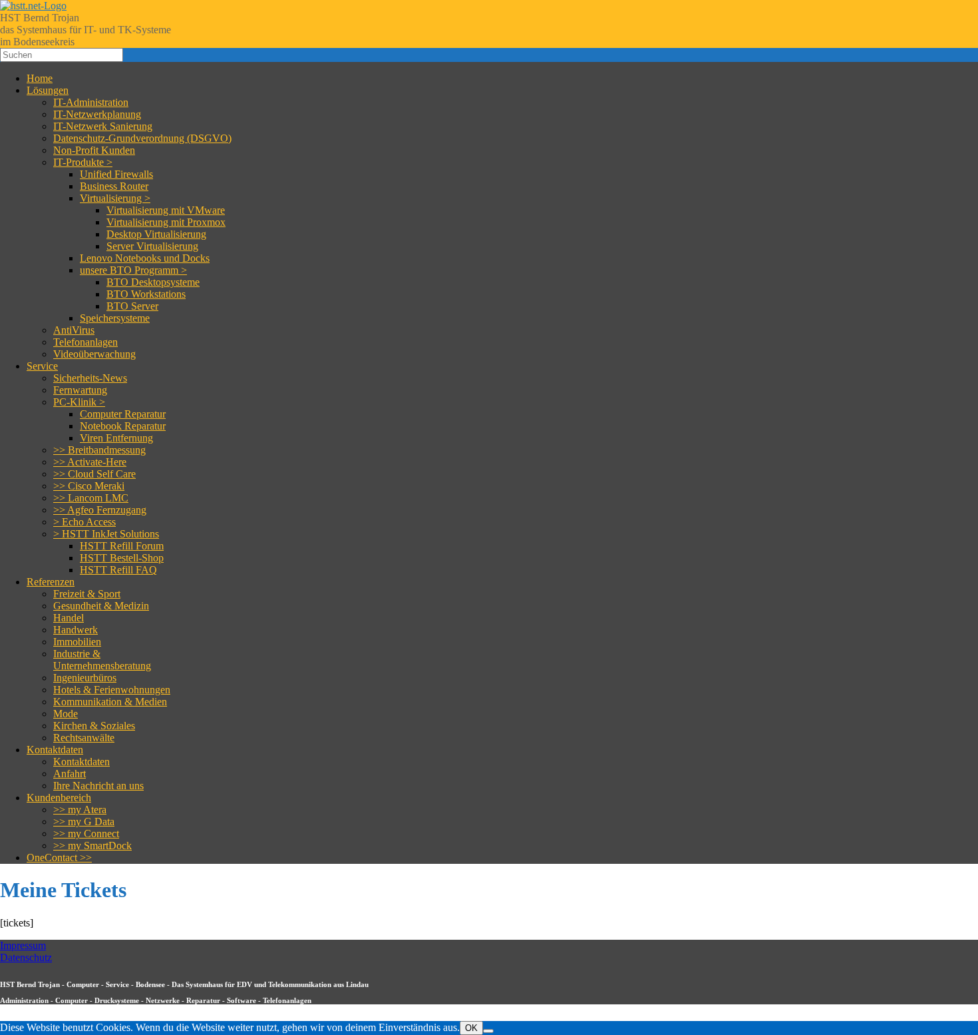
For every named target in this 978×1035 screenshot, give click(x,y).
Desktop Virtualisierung (156, 234)
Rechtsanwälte (83, 737)
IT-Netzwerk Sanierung (102, 126)
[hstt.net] (33, 5)
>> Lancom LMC (90, 498)
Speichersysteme (115, 318)
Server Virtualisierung (152, 246)
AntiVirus (73, 330)
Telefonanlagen (85, 342)
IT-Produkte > (82, 162)
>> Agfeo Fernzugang (99, 510)
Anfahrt (69, 773)
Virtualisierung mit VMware (165, 210)
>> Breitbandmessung (99, 450)
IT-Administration (90, 102)
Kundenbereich (59, 797)
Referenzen (51, 581)
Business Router (114, 186)
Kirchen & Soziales (94, 725)
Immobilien (77, 641)
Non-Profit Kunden (94, 150)
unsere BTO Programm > (133, 270)
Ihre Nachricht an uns (98, 785)
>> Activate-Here (89, 462)
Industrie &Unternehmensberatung (102, 659)
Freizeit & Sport (86, 593)
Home (40, 78)
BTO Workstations (146, 294)
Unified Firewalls (116, 174)
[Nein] (488, 1031)
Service (42, 366)
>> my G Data (83, 821)
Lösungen (48, 90)
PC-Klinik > (79, 402)
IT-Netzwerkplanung (97, 114)
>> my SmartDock (92, 845)
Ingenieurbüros (84, 677)
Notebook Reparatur (123, 426)
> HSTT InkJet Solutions (106, 533)
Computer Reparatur (123, 414)
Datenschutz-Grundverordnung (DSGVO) (142, 138)
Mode (65, 713)
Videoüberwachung (94, 354)
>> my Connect (86, 833)
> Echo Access (84, 521)
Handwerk (75, 629)
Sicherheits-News (90, 378)
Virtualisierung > (115, 198)
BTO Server (132, 306)
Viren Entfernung (116, 438)
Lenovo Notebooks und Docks (145, 258)
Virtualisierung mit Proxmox (166, 222)
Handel (68, 617)
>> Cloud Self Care (94, 474)
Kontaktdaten (55, 749)
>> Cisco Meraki (88, 486)
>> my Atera (79, 809)
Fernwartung (80, 390)
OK (471, 1028)
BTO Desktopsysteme (153, 282)
